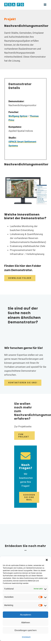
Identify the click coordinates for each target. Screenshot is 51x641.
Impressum (26, 637)
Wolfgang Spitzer (17, 116)
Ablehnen (25, 622)
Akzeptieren (25, 614)
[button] (46, 559)
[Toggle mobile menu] (45, 4)
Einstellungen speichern (26, 630)
